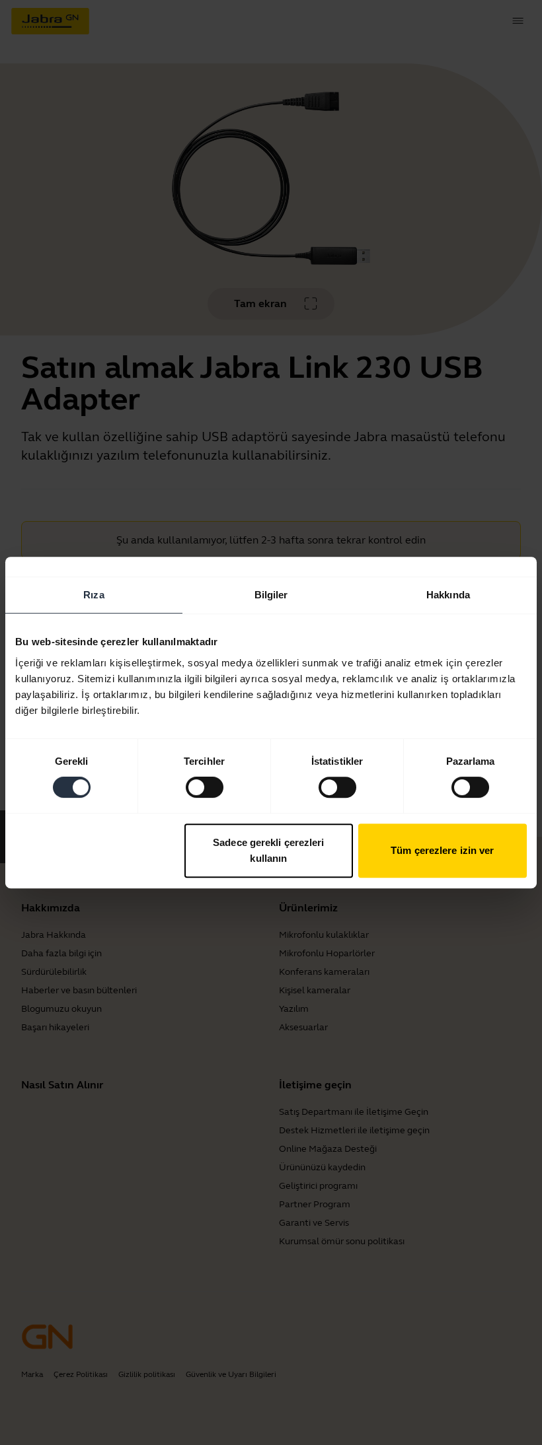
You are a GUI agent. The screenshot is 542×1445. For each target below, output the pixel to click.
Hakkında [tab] (448, 594)
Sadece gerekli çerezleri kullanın (268, 850)
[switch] (204, 787)
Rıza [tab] (93, 594)
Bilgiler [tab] (271, 594)
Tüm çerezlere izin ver (442, 850)
